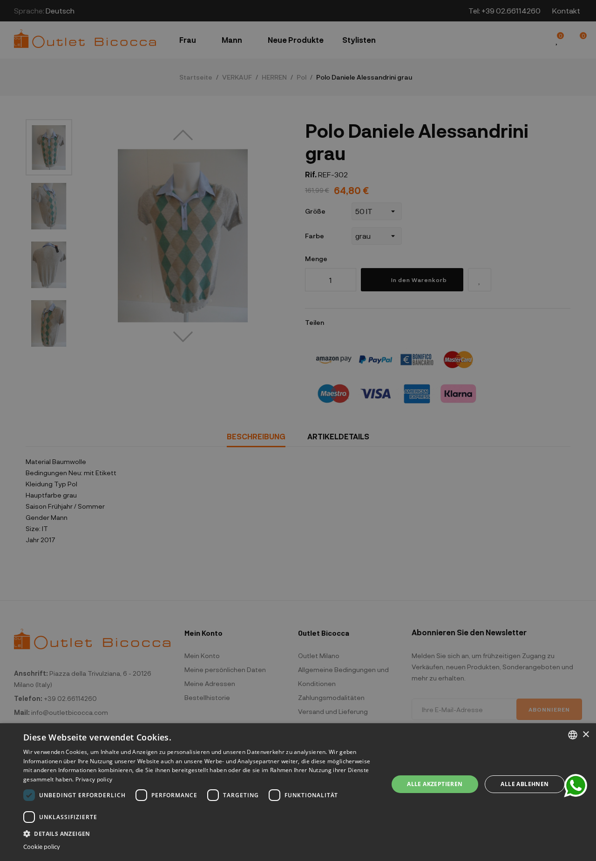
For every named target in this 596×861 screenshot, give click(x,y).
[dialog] (298, 792)
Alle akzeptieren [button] (434, 784)
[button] (200, 833)
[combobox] (572, 735)
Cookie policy (41, 847)
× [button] (585, 734)
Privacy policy (93, 779)
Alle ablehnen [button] (525, 784)
